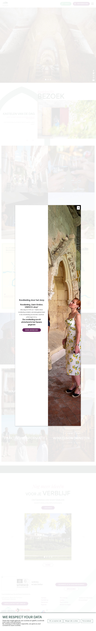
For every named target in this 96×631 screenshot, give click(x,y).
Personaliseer (86, 621)
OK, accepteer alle (55, 621)
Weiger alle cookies (71, 621)
